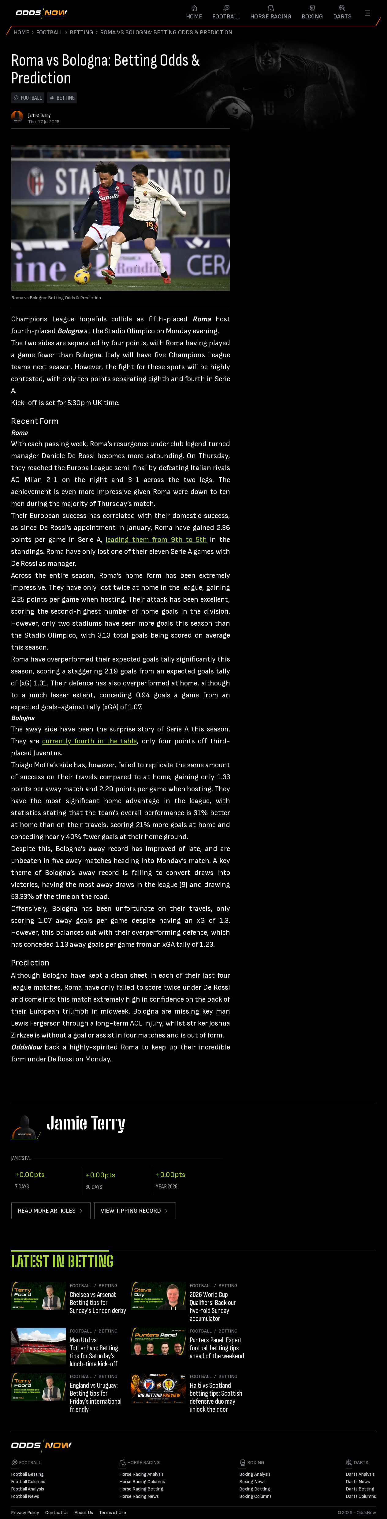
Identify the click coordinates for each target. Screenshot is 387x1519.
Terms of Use (112, 1513)
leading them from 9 (140, 539)
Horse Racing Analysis (141, 1474)
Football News (25, 1496)
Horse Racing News (139, 1496)
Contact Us (57, 1513)
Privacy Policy (25, 1513)
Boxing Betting (254, 1489)
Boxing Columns (255, 1496)
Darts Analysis (360, 1474)
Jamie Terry (39, 115)
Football (49, 32)
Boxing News (252, 1482)
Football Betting (27, 1474)
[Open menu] (367, 13)
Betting (81, 32)
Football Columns (28, 1482)
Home (21, 32)
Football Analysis (27, 1489)
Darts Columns (361, 1496)
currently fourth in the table (89, 741)
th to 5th (191, 539)
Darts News (358, 1482)
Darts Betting (360, 1489)
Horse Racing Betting (141, 1489)
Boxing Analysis (254, 1474)
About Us (84, 1513)
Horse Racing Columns (142, 1482)
